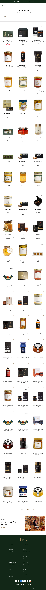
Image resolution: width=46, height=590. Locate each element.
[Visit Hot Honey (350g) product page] (37, 315)
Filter (42, 19)
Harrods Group (26, 564)
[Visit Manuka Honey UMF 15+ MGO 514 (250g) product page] (8, 315)
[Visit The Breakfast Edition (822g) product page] (8, 24)
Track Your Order (26, 551)
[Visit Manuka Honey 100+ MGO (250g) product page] (8, 49)
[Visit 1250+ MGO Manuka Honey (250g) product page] (23, 460)
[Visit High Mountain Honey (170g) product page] (37, 339)
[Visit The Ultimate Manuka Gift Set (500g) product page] (23, 24)
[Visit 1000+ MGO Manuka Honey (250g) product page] (23, 388)
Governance (25, 574)
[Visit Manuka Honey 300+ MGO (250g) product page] (8, 388)
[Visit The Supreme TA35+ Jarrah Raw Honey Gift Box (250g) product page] (8, 266)
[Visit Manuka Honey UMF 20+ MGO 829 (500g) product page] (23, 364)
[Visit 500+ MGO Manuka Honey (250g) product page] (8, 339)
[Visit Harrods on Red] (28, 584)
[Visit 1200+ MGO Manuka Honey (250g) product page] (37, 412)
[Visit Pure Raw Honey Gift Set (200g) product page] (37, 193)
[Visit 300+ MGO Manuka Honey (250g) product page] (37, 388)
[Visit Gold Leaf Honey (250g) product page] (8, 242)
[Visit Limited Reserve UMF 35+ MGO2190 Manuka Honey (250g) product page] (8, 218)
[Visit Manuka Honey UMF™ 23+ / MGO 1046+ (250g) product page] (8, 484)
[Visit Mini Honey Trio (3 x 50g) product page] (8, 145)
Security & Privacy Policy (29, 588)
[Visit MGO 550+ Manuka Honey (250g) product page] (23, 484)
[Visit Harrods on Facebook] (21, 584)
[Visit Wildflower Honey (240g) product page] (37, 460)
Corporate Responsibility (27, 567)
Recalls (10, 574)
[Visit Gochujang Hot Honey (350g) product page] (8, 364)
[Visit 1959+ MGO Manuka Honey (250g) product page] (23, 218)
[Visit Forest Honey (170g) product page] (8, 436)
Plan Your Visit (11, 546)
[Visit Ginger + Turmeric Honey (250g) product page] (8, 74)
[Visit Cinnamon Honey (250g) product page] (37, 97)
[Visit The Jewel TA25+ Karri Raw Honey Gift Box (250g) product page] (8, 412)
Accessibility (14, 588)
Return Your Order (26, 554)
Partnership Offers (12, 567)
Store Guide (11, 549)
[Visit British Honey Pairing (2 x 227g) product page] (8, 121)
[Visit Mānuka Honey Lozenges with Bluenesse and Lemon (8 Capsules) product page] (23, 193)
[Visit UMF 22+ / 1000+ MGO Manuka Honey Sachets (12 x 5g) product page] (8, 97)
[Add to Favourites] (13, 24)
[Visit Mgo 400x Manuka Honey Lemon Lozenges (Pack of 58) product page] (23, 97)
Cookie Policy (11, 576)
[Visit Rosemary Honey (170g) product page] (37, 484)
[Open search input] (4, 5)
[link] (35, 523)
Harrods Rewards (12, 564)
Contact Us (11, 571)
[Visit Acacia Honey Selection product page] (37, 242)
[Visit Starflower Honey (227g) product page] (23, 74)
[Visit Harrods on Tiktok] (25, 584)
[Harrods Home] (23, 5)
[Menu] (2, 5)
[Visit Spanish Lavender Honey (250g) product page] (37, 74)
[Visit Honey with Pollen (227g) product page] (8, 169)
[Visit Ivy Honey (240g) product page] (23, 436)
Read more (35, 12)
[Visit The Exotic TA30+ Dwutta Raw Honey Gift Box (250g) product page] (23, 412)
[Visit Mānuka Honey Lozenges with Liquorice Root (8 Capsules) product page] (23, 145)
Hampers (25, 556)
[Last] (33, 509)
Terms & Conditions (21, 588)
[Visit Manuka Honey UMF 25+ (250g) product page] (23, 339)
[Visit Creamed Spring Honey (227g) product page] (37, 169)
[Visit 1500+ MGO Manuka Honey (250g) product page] (23, 291)
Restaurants (11, 551)
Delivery (24, 546)
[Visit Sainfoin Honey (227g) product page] (37, 291)
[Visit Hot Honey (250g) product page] (37, 266)
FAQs (10, 569)
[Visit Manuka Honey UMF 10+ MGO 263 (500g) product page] (8, 460)
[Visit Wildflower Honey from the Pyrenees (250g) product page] (23, 169)
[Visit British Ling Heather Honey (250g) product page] (23, 315)
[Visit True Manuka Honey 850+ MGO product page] (37, 24)
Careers (24, 569)
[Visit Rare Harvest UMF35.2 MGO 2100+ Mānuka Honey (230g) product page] (8, 291)
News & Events (11, 554)
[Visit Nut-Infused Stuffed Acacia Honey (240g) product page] (37, 436)
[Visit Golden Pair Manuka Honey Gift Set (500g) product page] (23, 266)
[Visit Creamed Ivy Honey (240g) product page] (37, 121)
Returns (24, 549)
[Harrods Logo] (23, 539)
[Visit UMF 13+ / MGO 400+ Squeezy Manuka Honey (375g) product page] (23, 49)
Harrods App (25, 558)
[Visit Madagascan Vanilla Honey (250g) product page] (23, 242)
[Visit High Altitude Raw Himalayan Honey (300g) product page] (37, 218)
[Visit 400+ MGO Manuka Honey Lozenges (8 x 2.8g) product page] (37, 145)
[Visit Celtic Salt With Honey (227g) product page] (8, 193)
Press (24, 571)
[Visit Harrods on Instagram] (23, 584)
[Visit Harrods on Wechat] (30, 584)
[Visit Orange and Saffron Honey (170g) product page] (23, 121)
